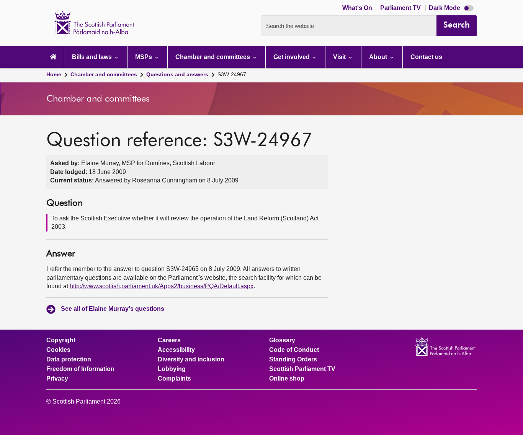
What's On (358, 8)
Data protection (68, 359)
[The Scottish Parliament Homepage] (53, 57)
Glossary (282, 340)
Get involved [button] (292, 57)
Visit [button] (340, 57)
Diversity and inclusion (191, 359)
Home (53, 74)
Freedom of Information (80, 369)
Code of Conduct (294, 350)
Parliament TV (401, 8)
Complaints (174, 379)
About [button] (379, 57)
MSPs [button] (144, 57)
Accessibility (176, 350)
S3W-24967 (231, 74)
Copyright (60, 340)
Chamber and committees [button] (213, 57)
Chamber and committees (103, 74)
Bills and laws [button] (92, 57)
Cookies (58, 350)
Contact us (426, 57)
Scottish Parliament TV (302, 369)
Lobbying (172, 369)
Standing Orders (293, 359)
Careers (169, 340)
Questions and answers (177, 74)
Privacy (57, 379)
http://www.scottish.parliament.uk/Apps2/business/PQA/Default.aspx (161, 286)
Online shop (286, 379)
